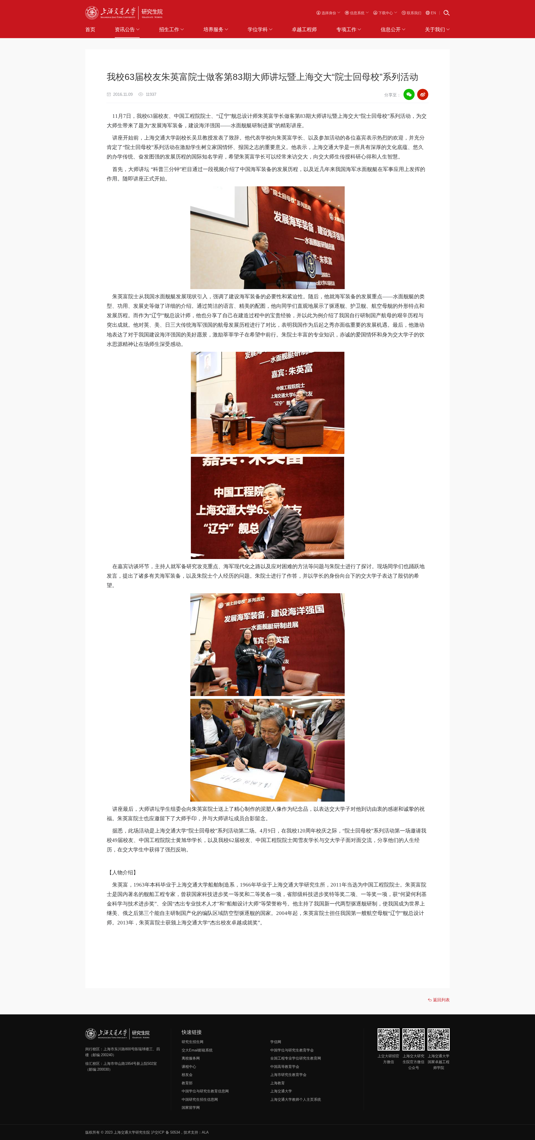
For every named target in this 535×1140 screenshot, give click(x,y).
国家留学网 (191, 1107)
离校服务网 (191, 1058)
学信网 (275, 1042)
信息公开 (391, 29)
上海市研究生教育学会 (288, 1075)
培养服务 (213, 29)
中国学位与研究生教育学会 (292, 1050)
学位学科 (258, 29)
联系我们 (413, 13)
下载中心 (385, 13)
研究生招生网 (192, 1042)
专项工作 (346, 29)
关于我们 (435, 29)
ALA (205, 1132)
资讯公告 (125, 29)
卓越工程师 (304, 29)
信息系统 (357, 13)
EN (433, 13)
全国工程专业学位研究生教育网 (295, 1058)
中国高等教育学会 (284, 1067)
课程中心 (189, 1067)
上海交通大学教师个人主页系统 (295, 1099)
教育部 (187, 1083)
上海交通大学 (281, 1091)
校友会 (187, 1075)
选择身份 (328, 13)
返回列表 (441, 999)
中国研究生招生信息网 (200, 1099)
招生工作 (169, 29)
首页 (90, 29)
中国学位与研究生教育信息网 (205, 1091)
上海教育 (277, 1083)
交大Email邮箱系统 (197, 1050)
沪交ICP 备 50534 (165, 1132)
